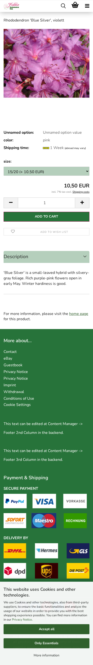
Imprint (10, 385)
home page (78, 313)
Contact (10, 351)
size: (7, 161)
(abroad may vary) (75, 148)
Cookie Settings (17, 404)
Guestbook (13, 365)
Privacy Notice (22, 619)
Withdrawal (14, 391)
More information (46, 655)
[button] (11, 202)
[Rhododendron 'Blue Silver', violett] (46, 63)
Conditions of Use (19, 398)
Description (16, 256)
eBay (8, 358)
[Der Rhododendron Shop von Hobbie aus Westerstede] (9, 6)
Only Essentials (46, 643)
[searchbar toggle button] (63, 6)
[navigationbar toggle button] (87, 6)
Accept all (46, 629)
